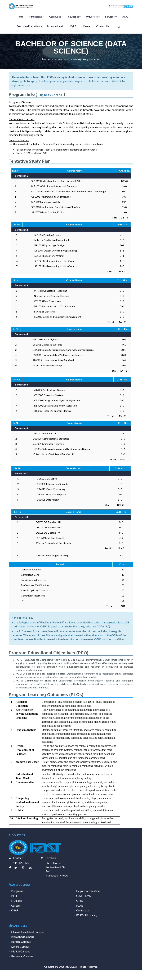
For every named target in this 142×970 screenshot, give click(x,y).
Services (110, 16)
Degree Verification (88, 890)
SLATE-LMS (83, 895)
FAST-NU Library (86, 915)
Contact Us (102, 26)
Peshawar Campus (22, 956)
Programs (17, 890)
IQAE (73, 26)
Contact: (18, 857)
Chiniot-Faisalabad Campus (27, 932)
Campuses (55, 16)
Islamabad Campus (22, 936)
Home (19, 16)
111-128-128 (21, 862)
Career (87, 26)
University (92, 16)
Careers (16, 905)
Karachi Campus (21, 941)
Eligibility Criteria (50, 94)
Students (73, 16)
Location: (51, 857)
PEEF (14, 895)
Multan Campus (20, 951)
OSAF (14, 910)
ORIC (125, 16)
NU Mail (16, 900)
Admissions (35, 16)
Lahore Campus (20, 946)
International (55, 26)
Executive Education (28, 26)
